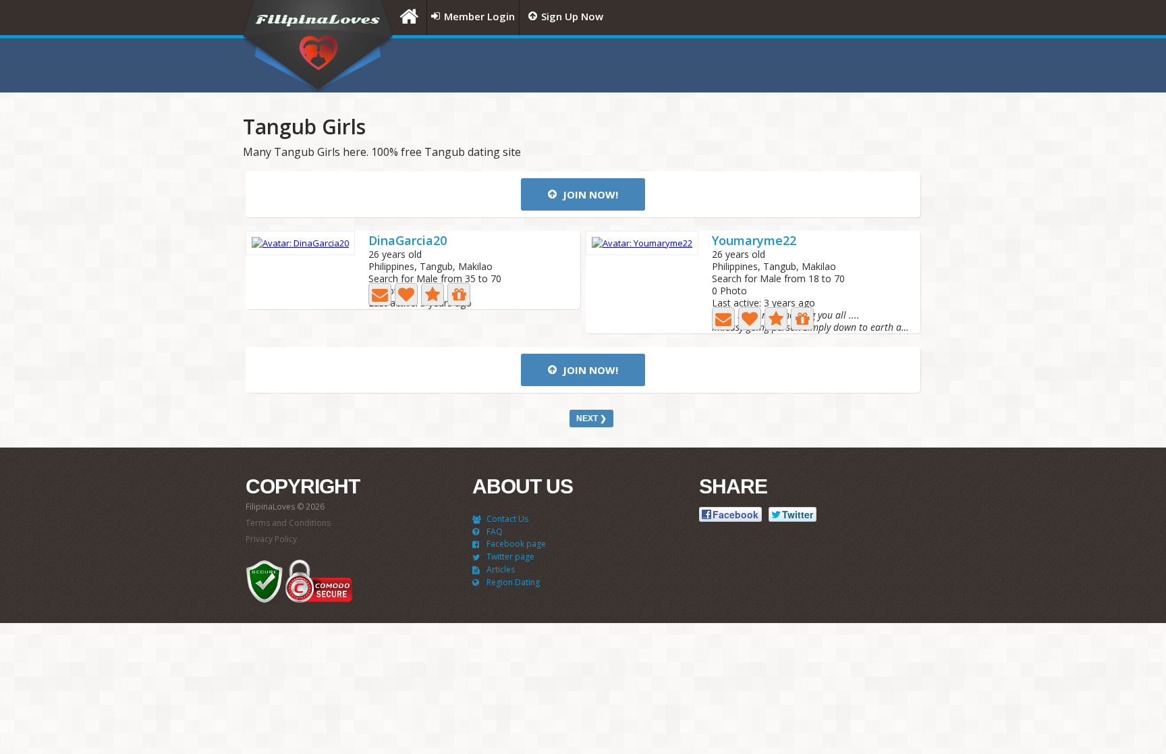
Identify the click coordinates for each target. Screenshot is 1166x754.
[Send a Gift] (458, 294)
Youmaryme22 (754, 241)
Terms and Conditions (288, 523)
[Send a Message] (379, 294)
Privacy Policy (271, 539)
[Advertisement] (755, 65)
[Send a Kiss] (406, 294)
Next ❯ (591, 418)
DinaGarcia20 (407, 241)
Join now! (589, 194)
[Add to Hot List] (432, 294)
